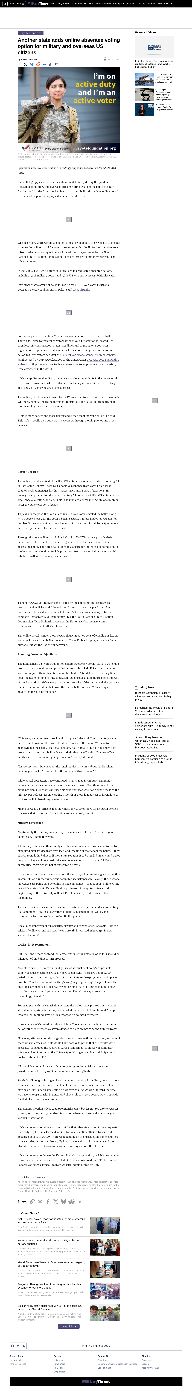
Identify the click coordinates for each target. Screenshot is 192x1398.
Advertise (102, 1360)
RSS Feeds (59, 1367)
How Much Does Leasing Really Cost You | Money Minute (164, 107)
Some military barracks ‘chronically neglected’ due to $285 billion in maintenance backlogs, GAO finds (152, 742)
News (53, 3)
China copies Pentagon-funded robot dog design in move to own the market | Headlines (163, 94)
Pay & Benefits (65, 3)
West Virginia (81, 289)
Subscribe (58, 1360)
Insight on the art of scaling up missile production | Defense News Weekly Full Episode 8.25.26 (154, 64)
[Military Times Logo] (38, 3)
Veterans (151, 3)
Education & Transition (100, 3)
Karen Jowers (29, 59)
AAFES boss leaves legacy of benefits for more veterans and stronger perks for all (51, 1221)
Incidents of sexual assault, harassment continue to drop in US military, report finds (153, 759)
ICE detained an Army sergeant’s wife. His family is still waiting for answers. (154, 726)
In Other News (27, 1213)
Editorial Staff (104, 1367)
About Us (146, 1360)
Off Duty (141, 3)
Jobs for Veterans (150, 1367)
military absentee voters (38, 336)
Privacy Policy (17, 1360)
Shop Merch (59, 1371)
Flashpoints (80, 3)
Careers (145, 1364)
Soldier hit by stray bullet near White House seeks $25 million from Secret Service (50, 1307)
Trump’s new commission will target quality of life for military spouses (49, 1242)
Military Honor (165, 3)
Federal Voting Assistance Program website (88, 355)
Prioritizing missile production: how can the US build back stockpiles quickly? (164, 78)
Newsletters (59, 1364)
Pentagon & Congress (123, 3)
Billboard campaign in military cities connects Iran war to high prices (153, 696)
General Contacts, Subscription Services (117, 1364)
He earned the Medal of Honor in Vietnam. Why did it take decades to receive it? (154, 711)
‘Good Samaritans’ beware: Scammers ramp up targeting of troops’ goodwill (51, 1264)
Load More (69, 1326)
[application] (154, 47)
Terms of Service (18, 1364)
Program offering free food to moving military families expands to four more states (49, 1286)
